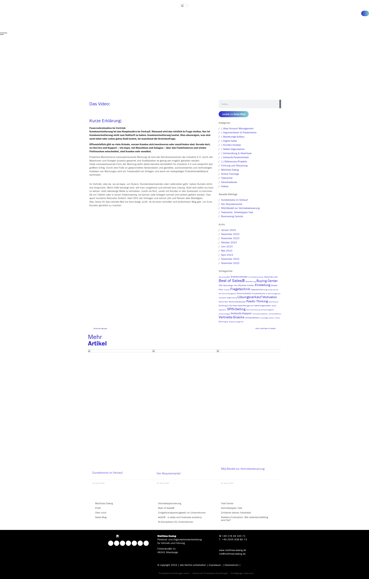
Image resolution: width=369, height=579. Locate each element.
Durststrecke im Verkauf (234, 199)
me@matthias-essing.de (232, 553)
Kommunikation (244, 293)
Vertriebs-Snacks (231, 317)
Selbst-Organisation (262, 305)
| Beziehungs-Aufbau (232, 136)
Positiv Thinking (257, 301)
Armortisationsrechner (256, 277)
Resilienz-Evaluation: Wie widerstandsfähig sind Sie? (244, 519)
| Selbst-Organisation (233, 149)
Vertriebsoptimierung (169, 503)
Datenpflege (228, 285)
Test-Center (227, 503)
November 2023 (230, 238)
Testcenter (227, 178)
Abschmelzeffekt (224, 277)
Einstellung (262, 285)
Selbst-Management (246, 305)
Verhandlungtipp (224, 314)
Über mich (100, 512)
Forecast (227, 290)
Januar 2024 (228, 230)
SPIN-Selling (236, 309)
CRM (221, 285)
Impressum (215, 565)
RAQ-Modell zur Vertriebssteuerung (240, 208)
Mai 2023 (226, 250)
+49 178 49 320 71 (233, 536)
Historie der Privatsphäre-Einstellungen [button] (210, 573)
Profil (98, 508)
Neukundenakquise (237, 301)
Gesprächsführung (259, 289)
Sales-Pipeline (273, 302)
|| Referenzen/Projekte (234, 161)
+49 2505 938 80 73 (234, 539)
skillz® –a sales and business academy (180, 517)
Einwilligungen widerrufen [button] (242, 573)
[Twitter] (134, 543)
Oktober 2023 (229, 242)
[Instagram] (122, 543)
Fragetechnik (240, 289)
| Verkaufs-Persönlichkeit (235, 157)
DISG (235, 285)
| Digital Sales (229, 140)
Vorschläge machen (267, 318)
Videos (224, 186)
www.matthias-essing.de (232, 550)
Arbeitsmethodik (239, 276)
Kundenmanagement (273, 294)
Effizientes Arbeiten (246, 285)
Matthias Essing (230, 169)
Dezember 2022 (230, 258)
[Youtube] (146, 543)
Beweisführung (251, 281)
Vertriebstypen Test (231, 508)
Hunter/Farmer (273, 290)
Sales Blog (101, 517)
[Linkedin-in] (110, 543)
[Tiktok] (140, 543)
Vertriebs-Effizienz (275, 314)
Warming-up (223, 321)
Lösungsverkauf (249, 297)
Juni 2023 (227, 246)
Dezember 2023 (230, 234)
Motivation (269, 297)
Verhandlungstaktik (267, 310)
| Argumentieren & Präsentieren (239, 132)
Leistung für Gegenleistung (228, 298)
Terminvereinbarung (253, 310)
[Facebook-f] (128, 543)
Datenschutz (232, 565)
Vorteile (277, 318)
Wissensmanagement (236, 322)
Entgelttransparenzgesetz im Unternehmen (182, 512)
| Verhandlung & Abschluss (236, 153)
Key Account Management (227, 294)
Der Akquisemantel (231, 204)
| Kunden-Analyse (231, 144)
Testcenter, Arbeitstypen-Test (237, 212)
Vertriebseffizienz (252, 317)
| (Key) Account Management (237, 128)
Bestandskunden (271, 277)
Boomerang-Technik (232, 216)
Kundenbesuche (258, 293)
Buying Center (267, 281)
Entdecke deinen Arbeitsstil (236, 512)
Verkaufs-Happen (241, 313)
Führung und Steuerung (234, 165)
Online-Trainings (230, 173)
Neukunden (223, 301)
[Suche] (280, 104)
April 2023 (227, 254)
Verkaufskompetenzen (260, 314)
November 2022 (230, 263)
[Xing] (116, 543)
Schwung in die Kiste (228, 305)
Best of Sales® (232, 280)
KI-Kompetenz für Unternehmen (175, 521)
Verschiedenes (229, 182)
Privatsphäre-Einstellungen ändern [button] (174, 573)
